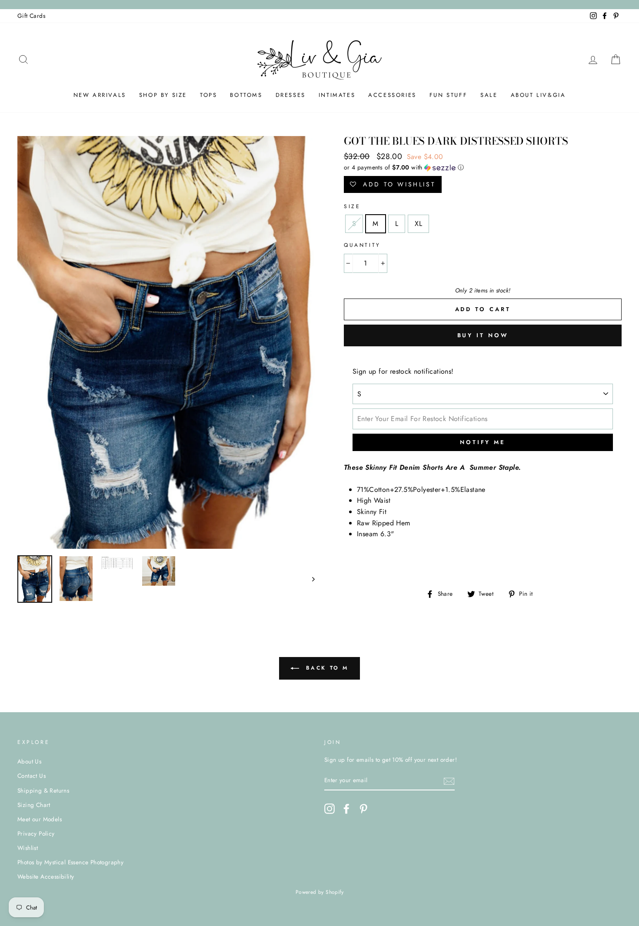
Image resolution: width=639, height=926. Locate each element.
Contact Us (31, 775)
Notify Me (483, 442)
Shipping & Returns (43, 790)
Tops (208, 95)
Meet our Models (39, 819)
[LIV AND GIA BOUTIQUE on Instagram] (329, 808)
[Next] (309, 579)
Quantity (362, 245)
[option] (166, 342)
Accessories (392, 95)
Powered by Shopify (319, 892)
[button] (483, 167)
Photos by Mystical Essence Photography (70, 862)
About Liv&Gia (538, 95)
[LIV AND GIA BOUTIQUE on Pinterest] (363, 808)
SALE (488, 95)
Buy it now (483, 335)
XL (418, 224)
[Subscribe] (449, 781)
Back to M (326, 668)
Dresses (291, 95)
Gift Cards (31, 15)
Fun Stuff (448, 95)
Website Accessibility (45, 876)
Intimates (337, 95)
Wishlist (27, 847)
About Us (29, 761)
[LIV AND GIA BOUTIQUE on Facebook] (346, 808)
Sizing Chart (33, 804)
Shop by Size (163, 95)
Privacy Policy (36, 833)
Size (352, 206)
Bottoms (246, 95)
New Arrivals (99, 95)
